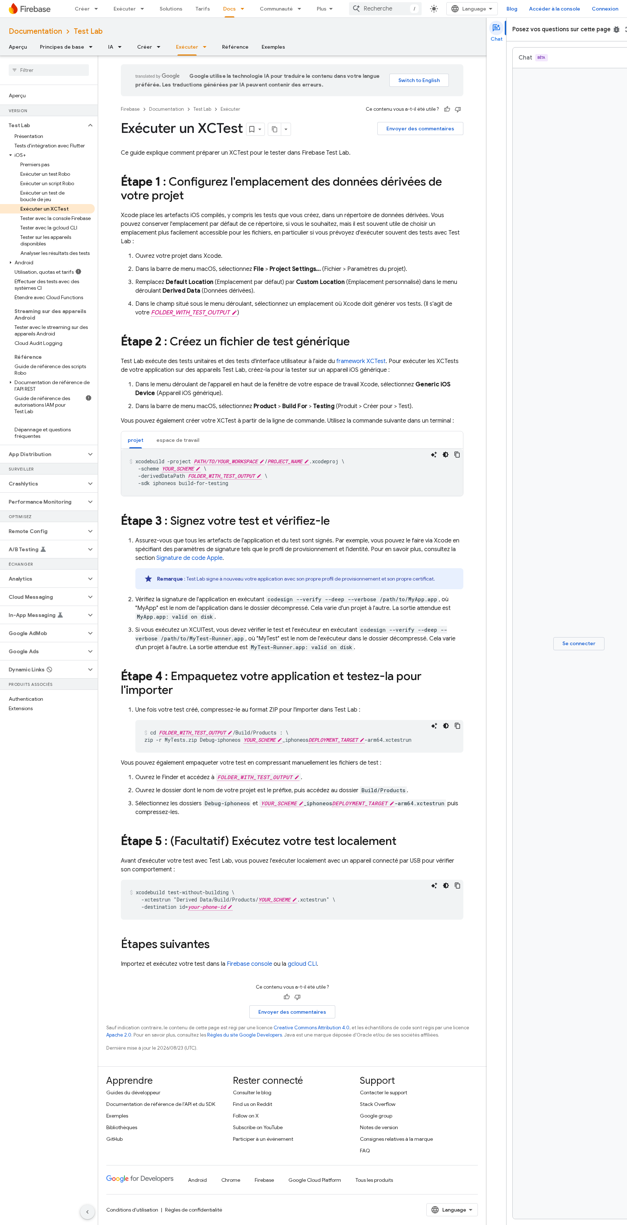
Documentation (35, 31)
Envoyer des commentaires (420, 128)
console (249, 964)
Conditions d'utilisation (132, 1210)
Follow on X (246, 1115)
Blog (512, 8)
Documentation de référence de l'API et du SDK (160, 1104)
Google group (376, 1115)
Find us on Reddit (252, 1104)
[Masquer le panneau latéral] (87, 1212)
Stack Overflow (378, 1104)
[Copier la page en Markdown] (274, 129)
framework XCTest (361, 361)
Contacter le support (383, 1092)
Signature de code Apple (189, 558)
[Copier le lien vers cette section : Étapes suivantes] (217, 945)
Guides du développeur (133, 1092)
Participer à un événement (263, 1139)
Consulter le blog (252, 1092)
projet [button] (135, 440)
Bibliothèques (121, 1127)
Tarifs (203, 8)
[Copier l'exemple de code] (457, 454)
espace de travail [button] (177, 440)
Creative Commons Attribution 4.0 (311, 1028)
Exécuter (125, 8)
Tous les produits (374, 1180)
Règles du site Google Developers (244, 1035)
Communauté (276, 8)
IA (110, 47)
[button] (43, 125)
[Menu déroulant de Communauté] (301, 8)
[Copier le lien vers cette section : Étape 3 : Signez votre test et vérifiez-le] (337, 521)
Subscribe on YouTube (258, 1127)
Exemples (273, 47)
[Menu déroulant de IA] (122, 47)
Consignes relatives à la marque (396, 1139)
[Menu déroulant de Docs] (244, 8)
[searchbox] (49, 70)
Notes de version (379, 1127)
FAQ (365, 1150)
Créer (82, 8)
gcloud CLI (302, 964)
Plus (322, 8)
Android (197, 1180)
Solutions (171, 8)
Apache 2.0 (118, 1035)
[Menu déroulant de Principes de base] (93, 47)
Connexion (605, 8)
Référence (235, 47)
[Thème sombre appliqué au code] (445, 454)
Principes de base (62, 47)
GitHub (114, 1139)
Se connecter (578, 643)
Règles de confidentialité (193, 1210)
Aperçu (18, 47)
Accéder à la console (554, 8)
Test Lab (88, 31)
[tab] (135, 439)
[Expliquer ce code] (434, 454)
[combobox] (385, 8)
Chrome (230, 1180)
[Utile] (447, 109)
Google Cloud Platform (314, 1180)
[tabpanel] (292, 472)
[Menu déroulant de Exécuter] (144, 8)
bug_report (616, 29)
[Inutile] (457, 109)
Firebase (130, 109)
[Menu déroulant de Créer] (98, 8)
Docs (229, 8)
